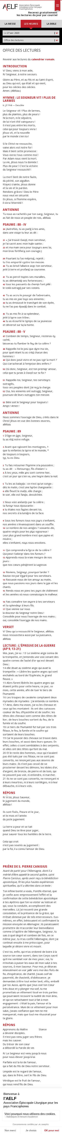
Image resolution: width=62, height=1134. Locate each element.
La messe (10, 23)
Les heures (31, 23)
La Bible (51, 23)
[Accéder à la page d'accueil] (10, 6)
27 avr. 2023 (29, 32)
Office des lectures (29, 40)
